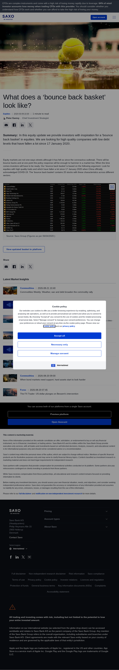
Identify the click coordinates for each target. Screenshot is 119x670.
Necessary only (59, 344)
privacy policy (76, 326)
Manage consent (60, 353)
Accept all (59, 335)
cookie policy (56, 326)
